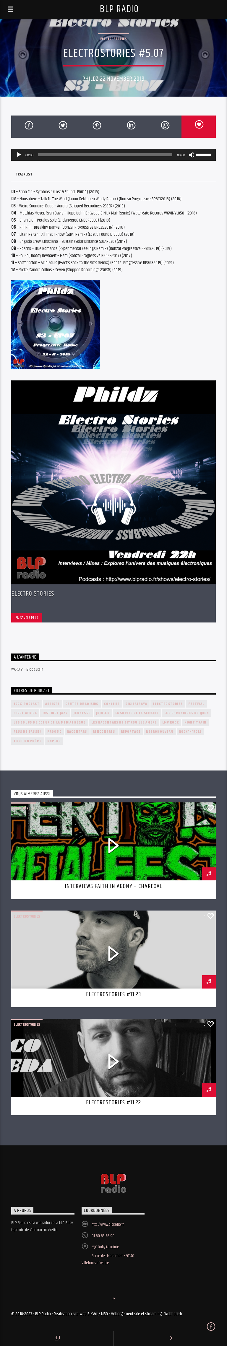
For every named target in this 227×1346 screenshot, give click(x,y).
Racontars (77, 731)
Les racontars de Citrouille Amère (124, 722)
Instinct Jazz (55, 713)
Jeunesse (82, 713)
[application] (113, 155)
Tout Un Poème (28, 741)
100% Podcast (26, 704)
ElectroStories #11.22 (113, 1102)
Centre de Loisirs (81, 704)
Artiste (52, 704)
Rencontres (104, 731)
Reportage (131, 731)
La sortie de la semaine (137, 713)
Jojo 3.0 (103, 713)
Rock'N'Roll (190, 731)
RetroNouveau (159, 731)
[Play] (19, 155)
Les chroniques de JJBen (186, 713)
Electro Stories (32, 594)
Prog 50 (54, 731)
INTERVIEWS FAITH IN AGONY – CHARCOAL (113, 886)
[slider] (204, 154)
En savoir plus (27, 618)
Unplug (54, 741)
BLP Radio (119, 9)
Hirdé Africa (25, 713)
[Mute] (191, 155)
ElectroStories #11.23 (113, 994)
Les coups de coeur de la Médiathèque (49, 722)
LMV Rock (170, 722)
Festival (196, 704)
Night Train (195, 722)
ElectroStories (113, 39)
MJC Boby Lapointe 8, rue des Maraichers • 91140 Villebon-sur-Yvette (108, 1255)
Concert (112, 704)
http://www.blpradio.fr (108, 1224)
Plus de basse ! (28, 731)
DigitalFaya (136, 704)
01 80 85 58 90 (103, 1236)
